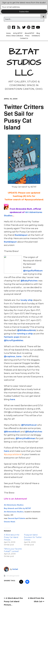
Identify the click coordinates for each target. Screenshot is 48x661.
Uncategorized (12, 576)
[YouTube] (38, 27)
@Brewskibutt (12, 431)
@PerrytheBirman (25, 438)
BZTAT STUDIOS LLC (24, 62)
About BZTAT (29, 33)
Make (14, 652)
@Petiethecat (29, 425)
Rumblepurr (21, 235)
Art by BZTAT (17, 33)
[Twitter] (24, 27)
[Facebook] (14, 27)
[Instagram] (9, 27)
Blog (38, 33)
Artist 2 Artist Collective (14, 36)
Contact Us (24, 38)
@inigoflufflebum (33, 270)
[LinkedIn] (33, 27)
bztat (15, 569)
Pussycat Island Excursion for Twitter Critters (33, 537)
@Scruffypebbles (13, 340)
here (12, 399)
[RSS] (18, 27)
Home (8, 33)
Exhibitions (36, 36)
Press (27, 36)
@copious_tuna (12, 356)
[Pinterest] (28, 27)
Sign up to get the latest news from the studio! (24, 2)
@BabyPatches (29, 280)
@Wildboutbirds (26, 330)
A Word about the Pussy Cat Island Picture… (11, 537)
